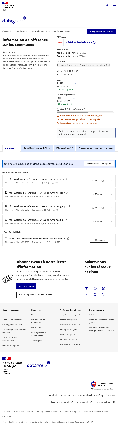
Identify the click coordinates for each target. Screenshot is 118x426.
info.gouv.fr (83, 402)
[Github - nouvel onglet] (95, 295)
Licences (6, 411)
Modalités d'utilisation (23, 411)
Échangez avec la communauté (38, 334)
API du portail (95, 314)
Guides (34, 314)
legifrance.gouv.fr (60, 402)
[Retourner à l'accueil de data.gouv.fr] (14, 20)
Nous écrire (36, 327)
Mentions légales (72, 411)
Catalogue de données (12, 324)
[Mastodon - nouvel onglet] (95, 289)
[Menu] (114, 4)
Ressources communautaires (96, 148)
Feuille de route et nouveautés (39, 321)
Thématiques (8, 314)
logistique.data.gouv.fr (70, 344)
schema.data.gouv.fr (11, 345)
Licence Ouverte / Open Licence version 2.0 (83, 65)
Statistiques (36, 340)
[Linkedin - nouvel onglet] (86, 289)
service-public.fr (104, 402)
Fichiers (11, 148)
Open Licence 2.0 (82, 422)
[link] (101, 31)
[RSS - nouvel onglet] (104, 295)
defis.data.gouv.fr (68, 334)
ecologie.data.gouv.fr (69, 329)
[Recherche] (106, 4)
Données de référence (12, 319)
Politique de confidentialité (49, 411)
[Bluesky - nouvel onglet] (104, 289)
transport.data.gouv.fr (70, 324)
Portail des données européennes (11, 339)
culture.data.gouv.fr (69, 339)
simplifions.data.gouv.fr (70, 314)
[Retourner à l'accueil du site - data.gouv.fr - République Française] (38, 365)
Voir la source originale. (71, 134)
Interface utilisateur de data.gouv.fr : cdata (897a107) (102, 329)
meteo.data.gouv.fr (68, 319)
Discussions (64, 148)
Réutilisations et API (36, 148)
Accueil (5, 31)
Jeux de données (20, 31)
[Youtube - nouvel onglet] (86, 295)
